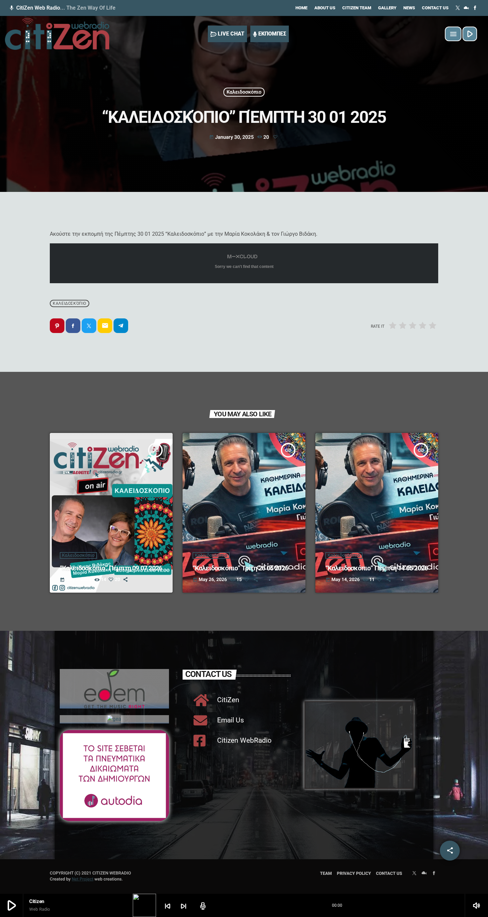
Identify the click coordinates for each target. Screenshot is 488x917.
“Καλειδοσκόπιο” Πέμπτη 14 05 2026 (376, 568)
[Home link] (57, 34)
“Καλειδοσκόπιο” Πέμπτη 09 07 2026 (112, 568)
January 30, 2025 (232, 137)
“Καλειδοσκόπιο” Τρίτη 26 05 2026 (242, 568)
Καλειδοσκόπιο (243, 92)
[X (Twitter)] (457, 8)
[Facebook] (475, 8)
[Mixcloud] (466, 8)
